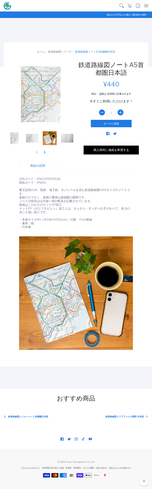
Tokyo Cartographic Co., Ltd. (80, 461)
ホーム (41, 51)
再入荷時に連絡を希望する (111, 150)
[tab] (37, 166)
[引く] (102, 112)
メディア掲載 (88, 467)
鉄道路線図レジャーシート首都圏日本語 (28, 416)
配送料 (69, 467)
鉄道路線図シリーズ (59, 51)
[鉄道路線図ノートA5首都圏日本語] (14, 138)
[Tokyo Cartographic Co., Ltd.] (7, 5)
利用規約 (77, 467)
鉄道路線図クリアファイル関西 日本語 (124, 416)
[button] (122, 5)
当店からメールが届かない (120, 467)
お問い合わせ (101, 467)
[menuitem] (122, 5)
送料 (101, 93)
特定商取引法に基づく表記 (53, 467)
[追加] (120, 112)
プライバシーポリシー (30, 467)
